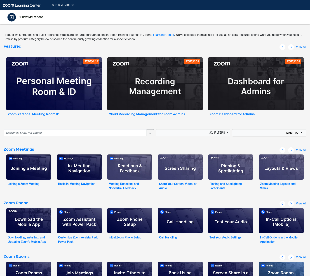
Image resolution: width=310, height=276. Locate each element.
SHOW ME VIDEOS (63, 5)
